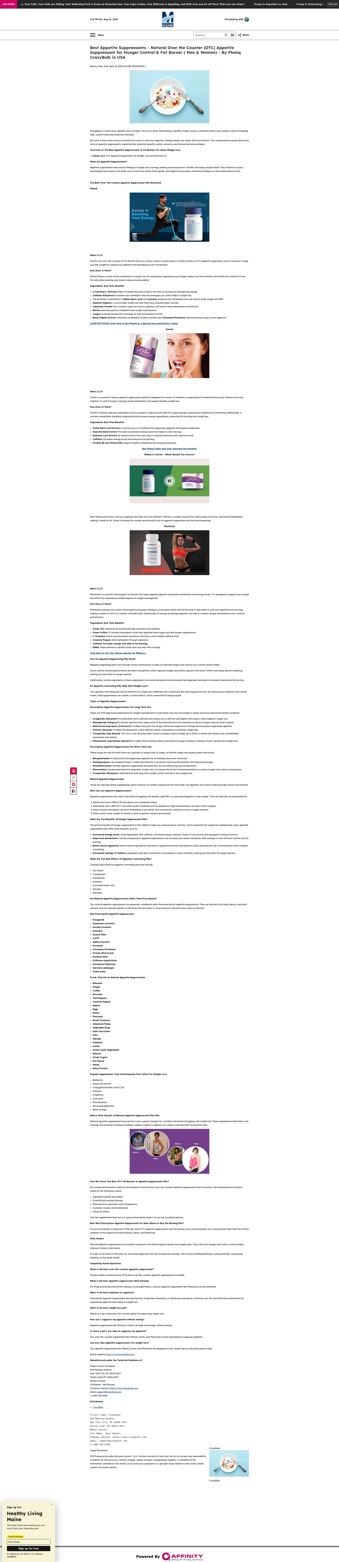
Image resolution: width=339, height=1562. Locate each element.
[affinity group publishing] (73, 784)
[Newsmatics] (73, 791)
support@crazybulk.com (109, 1392)
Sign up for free (28, 1548)
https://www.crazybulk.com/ (120, 1354)
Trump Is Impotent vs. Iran (270, 4)
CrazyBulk (98, 1407)
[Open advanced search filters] (232, 35)
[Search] (226, 35)
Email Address (15, 1536)
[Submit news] (73, 771)
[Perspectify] (73, 777)
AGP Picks (9, 4)
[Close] (51, 1504)
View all (332, 4)
